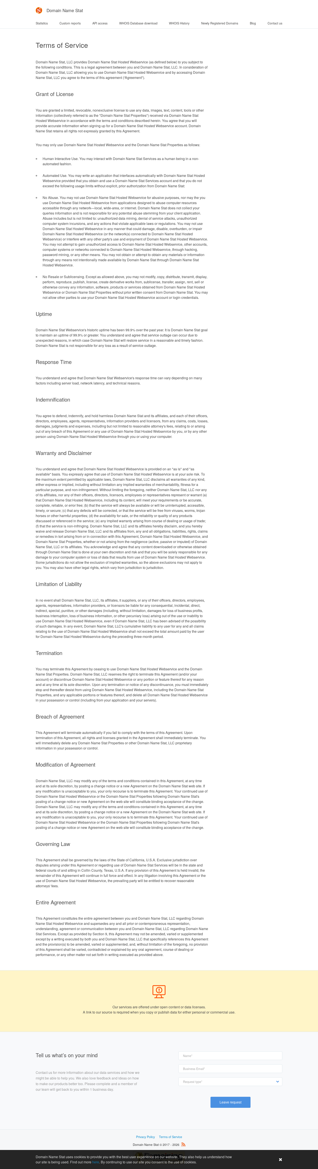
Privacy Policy (145, 1137)
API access (100, 23)
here (95, 1161)
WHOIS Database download (138, 23)
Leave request (230, 1102)
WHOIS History (179, 23)
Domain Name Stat (65, 10)
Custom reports (70, 23)
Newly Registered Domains (219, 23)
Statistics (42, 23)
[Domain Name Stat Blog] (183, 1144)
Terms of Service (170, 1137)
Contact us (275, 23)
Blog (253, 23)
